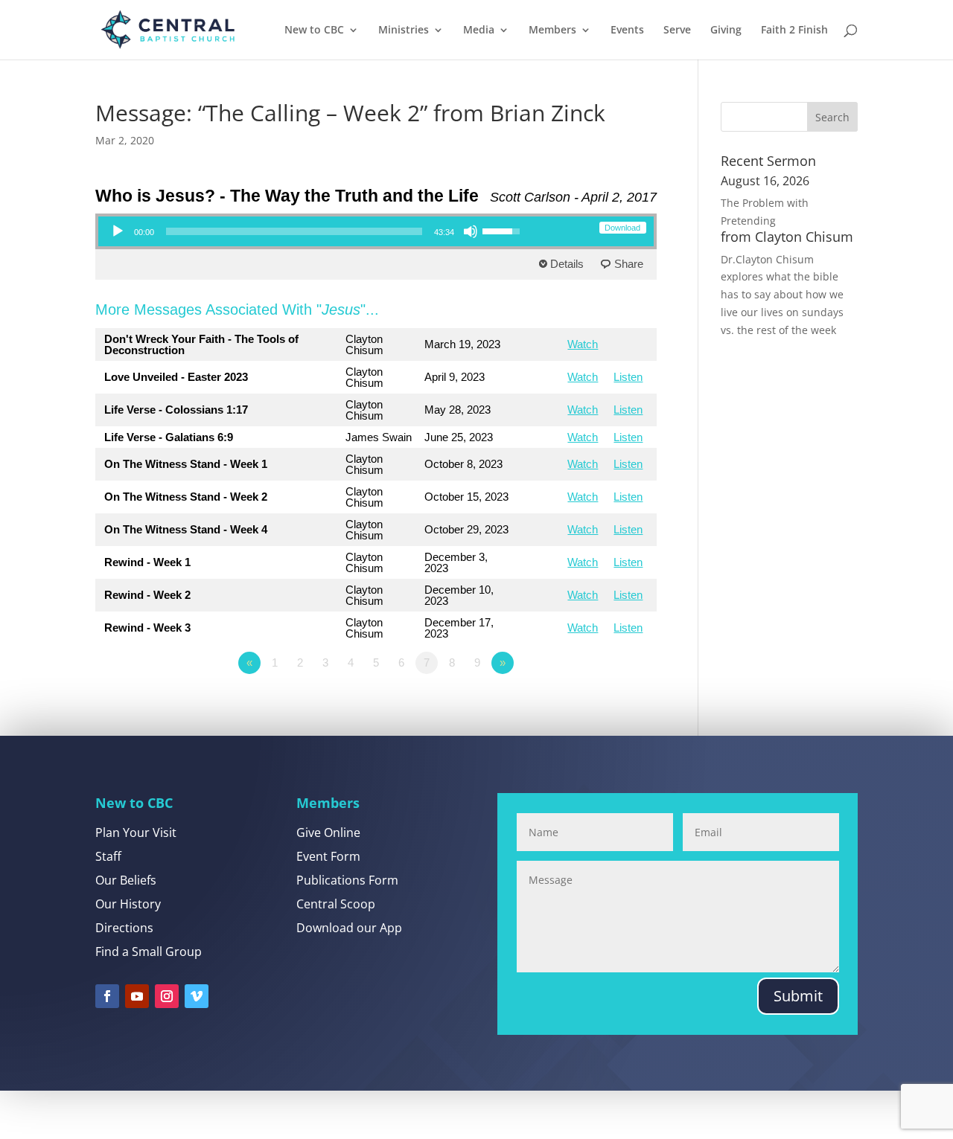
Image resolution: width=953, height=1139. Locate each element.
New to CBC (314, 30)
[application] (315, 231)
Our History (128, 904)
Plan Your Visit (135, 832)
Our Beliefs (125, 880)
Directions (124, 928)
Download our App (349, 928)
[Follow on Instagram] (167, 996)
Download (622, 227)
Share (628, 263)
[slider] (294, 231)
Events (627, 30)
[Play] (117, 231)
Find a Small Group (148, 951)
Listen (628, 376)
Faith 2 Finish (794, 30)
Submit (798, 996)
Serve (677, 30)
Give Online (328, 832)
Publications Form (347, 880)
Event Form (328, 856)
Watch (582, 344)
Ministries (403, 30)
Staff (108, 856)
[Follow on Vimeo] (196, 996)
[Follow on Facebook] (107, 996)
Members (552, 30)
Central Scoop (335, 904)
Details (567, 263)
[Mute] (470, 231)
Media (478, 30)
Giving (726, 30)
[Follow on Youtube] (137, 996)
